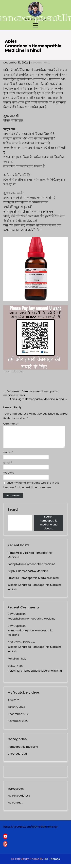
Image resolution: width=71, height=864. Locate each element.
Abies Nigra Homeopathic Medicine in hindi (39, 399)
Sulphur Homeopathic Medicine (28, 571)
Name (8, 452)
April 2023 (14, 700)
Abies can (17, 371)
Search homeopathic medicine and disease (48, 522)
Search (13, 509)
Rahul (11, 659)
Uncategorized (17, 754)
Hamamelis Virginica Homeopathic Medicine (30, 555)
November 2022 (18, 721)
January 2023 (16, 707)
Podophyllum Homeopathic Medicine (31, 564)
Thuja (22, 659)
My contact (15, 802)
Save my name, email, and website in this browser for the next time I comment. (31, 485)
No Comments (40, 62)
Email (7, 462)
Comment (11, 424)
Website (8, 473)
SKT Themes (52, 859)
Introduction (16, 789)
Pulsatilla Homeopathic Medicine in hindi (33, 578)
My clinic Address (19, 796)
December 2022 (18, 714)
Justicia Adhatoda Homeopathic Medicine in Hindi (35, 587)
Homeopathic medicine (23, 747)
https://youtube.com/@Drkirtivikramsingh (30, 827)
